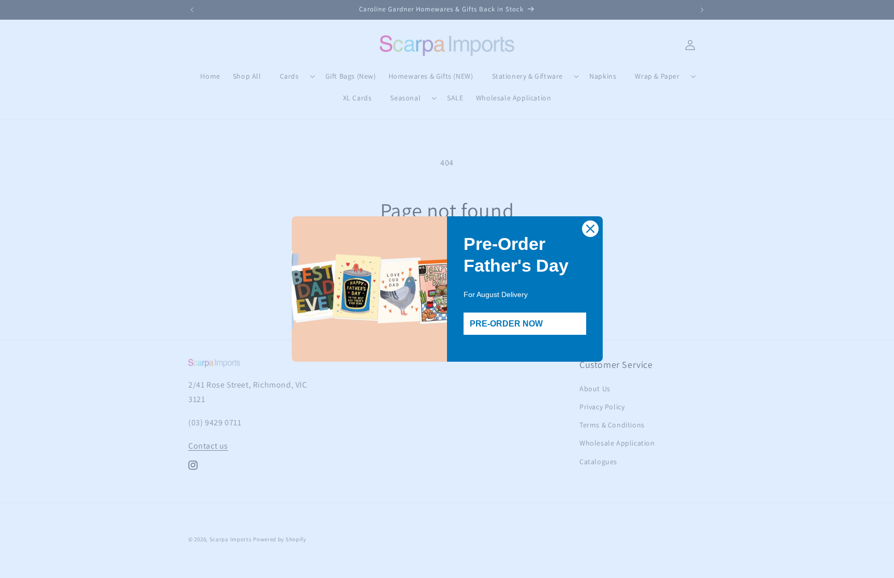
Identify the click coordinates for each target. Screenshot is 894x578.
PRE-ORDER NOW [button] (506, 323)
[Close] (590, 228)
